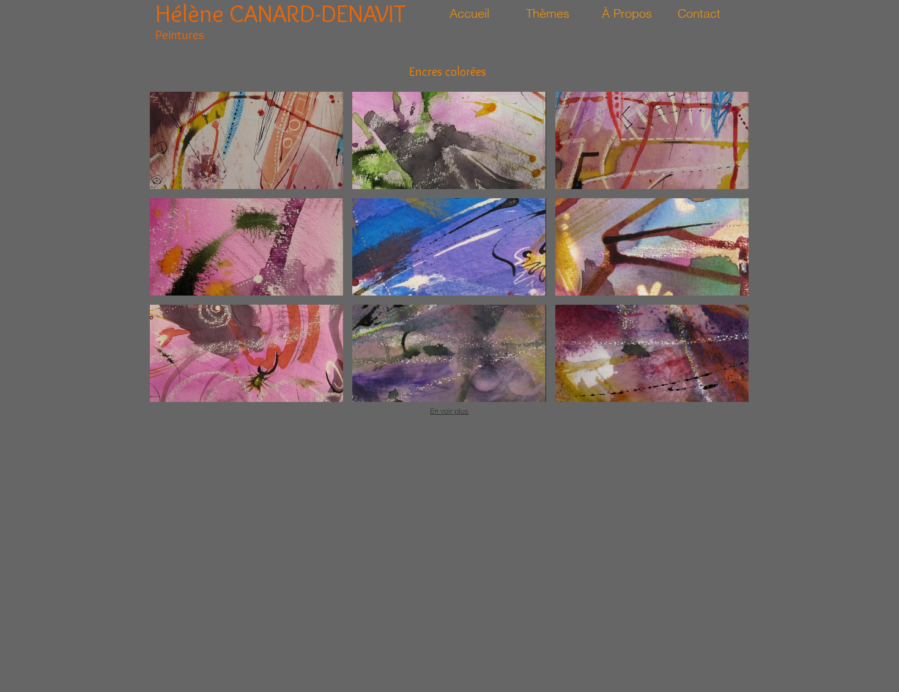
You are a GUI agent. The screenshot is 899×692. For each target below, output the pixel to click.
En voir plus (449, 411)
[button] (246, 140)
